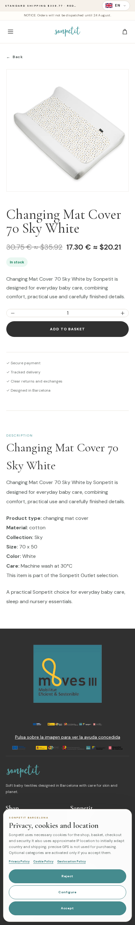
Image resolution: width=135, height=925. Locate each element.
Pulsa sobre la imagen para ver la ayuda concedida (67, 737)
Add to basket (67, 329)
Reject (67, 876)
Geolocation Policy (71, 861)
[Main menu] (10, 32)
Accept (67, 908)
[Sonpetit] (67, 31)
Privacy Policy (19, 861)
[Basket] (125, 32)
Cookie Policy (43, 861)
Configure (67, 892)
